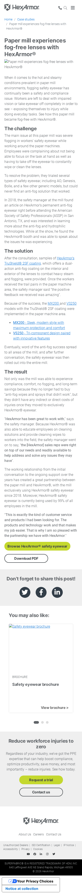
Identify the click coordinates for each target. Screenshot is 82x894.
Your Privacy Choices (35, 881)
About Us (25, 834)
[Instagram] (47, 854)
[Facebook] (35, 854)
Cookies (38, 849)
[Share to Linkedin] (57, 592)
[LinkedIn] (41, 854)
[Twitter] (54, 854)
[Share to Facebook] (41, 592)
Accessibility (10, 849)
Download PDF (26, 558)
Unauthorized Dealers (15, 845)
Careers (38, 834)
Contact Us (53, 834)
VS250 (71, 303)
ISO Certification (41, 845)
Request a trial (41, 780)
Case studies (26, 19)
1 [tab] (35, 722)
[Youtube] (28, 854)
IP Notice (68, 845)
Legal (57, 845)
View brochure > (55, 707)
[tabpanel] (41, 668)
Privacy (25, 849)
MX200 (54, 303)
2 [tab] (42, 722)
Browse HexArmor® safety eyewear (37, 546)
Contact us (41, 792)
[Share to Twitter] (24, 592)
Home (8, 19)
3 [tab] (47, 722)
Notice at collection (21, 888)
